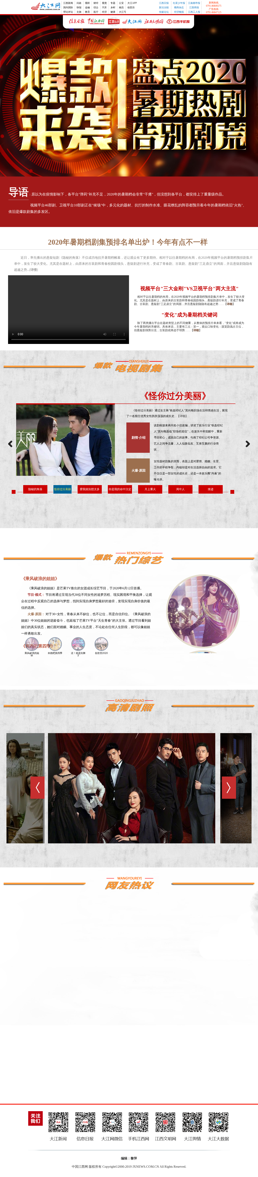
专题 (112, 3)
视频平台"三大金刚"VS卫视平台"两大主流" (189, 288)
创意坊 (131, 7)
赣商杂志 (179, 7)
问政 (79, 3)
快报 (79, 7)
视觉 (104, 3)
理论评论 (68, 12)
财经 (96, 3)
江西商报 (194, 7)
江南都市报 (194, 3)
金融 (87, 7)
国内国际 (68, 7)
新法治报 (164, 7)
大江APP (132, 3)
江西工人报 (194, 12)
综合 (96, 7)
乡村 (112, 7)
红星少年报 (179, 3)
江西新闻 (68, 3)
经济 (104, 12)
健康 (112, 12)
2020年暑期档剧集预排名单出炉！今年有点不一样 (128, 242)
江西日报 (164, 3)
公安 (121, 3)
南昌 (121, 7)
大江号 (122, 12)
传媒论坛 (164, 12)
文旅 (79, 12)
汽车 (104, 7)
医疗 (96, 12)
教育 (87, 12)
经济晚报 (179, 12)
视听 (87, 3)
